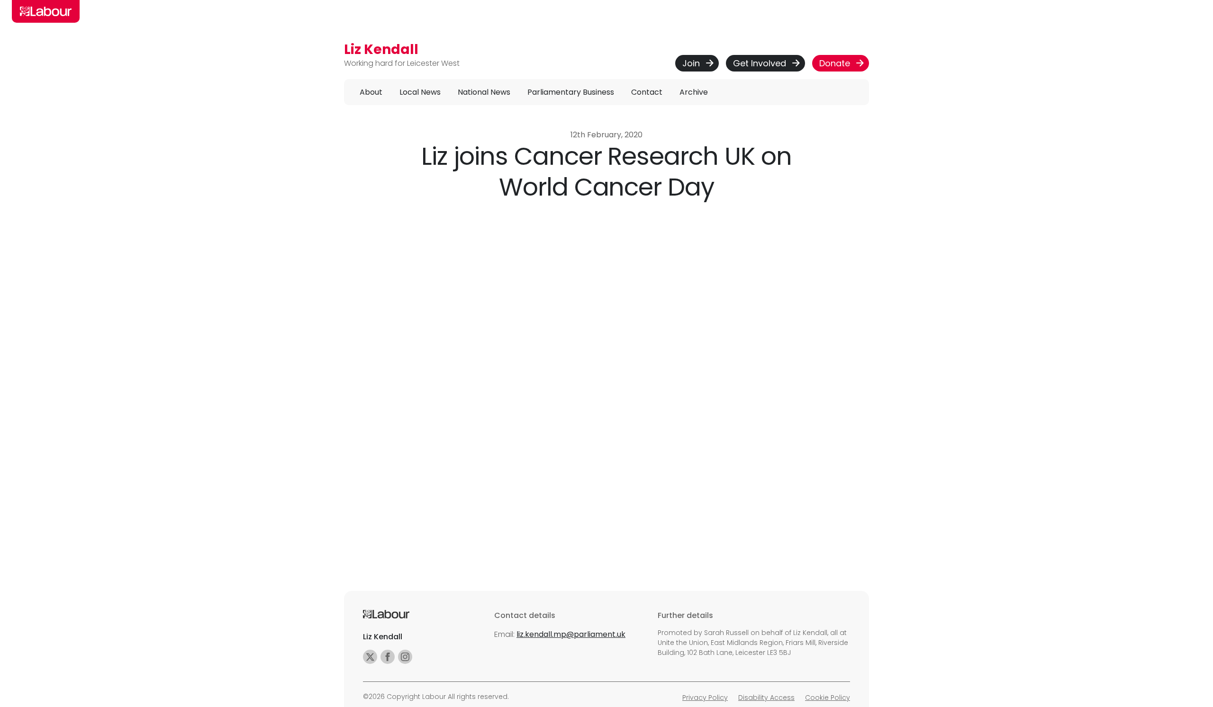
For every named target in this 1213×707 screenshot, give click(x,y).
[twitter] (370, 657)
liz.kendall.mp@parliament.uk (570, 634)
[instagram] (405, 657)
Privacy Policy (705, 697)
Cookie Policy (827, 697)
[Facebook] (387, 657)
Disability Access (766, 697)
